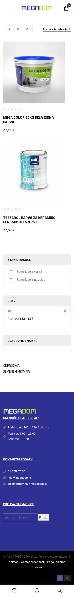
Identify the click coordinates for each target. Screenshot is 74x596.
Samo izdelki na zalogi (31, 279)
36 (17, 29)
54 (26, 29)
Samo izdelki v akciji (30, 271)
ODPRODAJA (11, 365)
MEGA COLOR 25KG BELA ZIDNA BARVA (28, 120)
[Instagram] (67, 578)
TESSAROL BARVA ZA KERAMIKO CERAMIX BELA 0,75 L (29, 220)
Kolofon (13, 561)
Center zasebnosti (33, 561)
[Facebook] (60, 578)
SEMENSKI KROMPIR (16, 371)
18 (8, 29)
